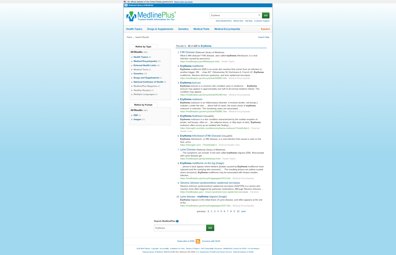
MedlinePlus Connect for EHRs (235, 248)
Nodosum (191, 116)
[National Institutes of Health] (126, 5)
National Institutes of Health (243, 252)
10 (238, 211)
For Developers (253, 248)
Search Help (263, 37)
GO (265, 15)
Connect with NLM (211, 241)
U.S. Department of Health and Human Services (214, 252)
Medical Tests (201, 29)
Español (265, 29)
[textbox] (236, 15)
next (243, 211)
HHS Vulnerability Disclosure (211, 248)
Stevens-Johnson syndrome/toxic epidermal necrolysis (210, 182)
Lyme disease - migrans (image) (203, 196)
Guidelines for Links (177, 248)
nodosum (191, 99)
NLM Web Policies (143, 248)
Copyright (155, 248)
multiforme (192, 66)
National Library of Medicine (141, 5)
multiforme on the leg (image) (202, 163)
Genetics (183, 29)
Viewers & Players (193, 248)
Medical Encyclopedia (227, 29)
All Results (136, 52)
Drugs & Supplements (160, 29)
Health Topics (134, 29)
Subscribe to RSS (185, 241)
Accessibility (164, 248)
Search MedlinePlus (164, 221)
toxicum (190, 82)
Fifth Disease (187, 52)
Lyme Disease (188, 149)
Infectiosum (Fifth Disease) (200, 135)
